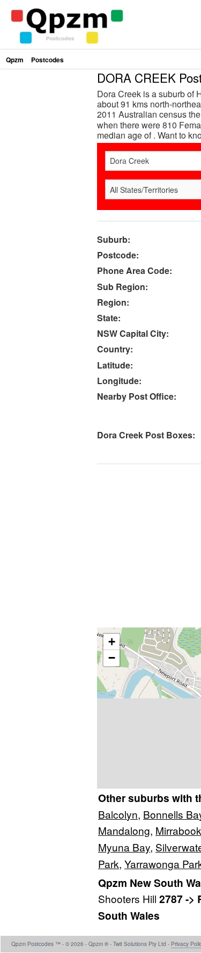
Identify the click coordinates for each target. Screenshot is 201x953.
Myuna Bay (124, 847)
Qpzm (15, 59)
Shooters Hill (128, 898)
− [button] (111, 658)
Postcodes (47, 59)
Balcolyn (118, 814)
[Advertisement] (100, 172)
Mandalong (124, 830)
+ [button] (111, 641)
